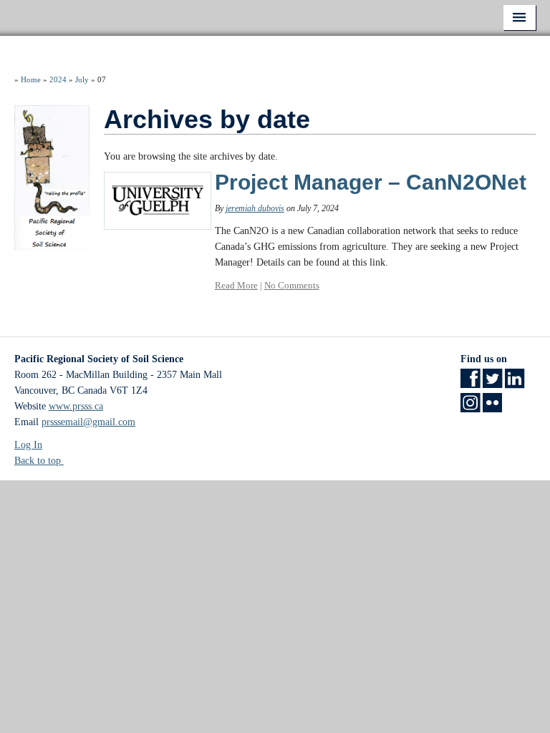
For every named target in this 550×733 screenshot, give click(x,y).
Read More (236, 285)
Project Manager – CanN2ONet (370, 182)
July (82, 79)
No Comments (291, 285)
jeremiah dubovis (255, 208)
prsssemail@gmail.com (88, 422)
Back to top (39, 460)
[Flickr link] (492, 407)
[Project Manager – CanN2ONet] (157, 200)
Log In (28, 445)
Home (31, 79)
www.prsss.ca (76, 406)
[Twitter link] (492, 383)
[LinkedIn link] (514, 383)
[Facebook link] (470, 383)
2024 (58, 79)
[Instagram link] (470, 407)
